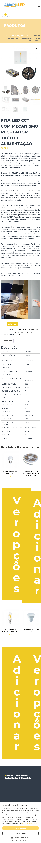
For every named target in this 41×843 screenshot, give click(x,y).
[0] (4, 15)
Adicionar (12, 324)
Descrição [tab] (7, 341)
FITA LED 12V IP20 (26, 330)
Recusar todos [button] (20, 833)
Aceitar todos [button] (20, 828)
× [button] (38, 804)
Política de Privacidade (29, 823)
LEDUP (15, 332)
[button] (37, 49)
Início (7, 36)
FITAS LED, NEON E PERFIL (21, 36)
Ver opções (17, 544)
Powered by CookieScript (20, 840)
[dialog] (20, 822)
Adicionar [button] (17, 702)
